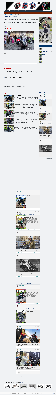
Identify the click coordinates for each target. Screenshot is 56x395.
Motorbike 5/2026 (45, 54)
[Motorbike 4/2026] (21, 121)
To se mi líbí (20, 229)
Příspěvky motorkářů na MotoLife (24, 189)
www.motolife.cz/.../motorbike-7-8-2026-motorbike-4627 (26, 193)
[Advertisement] (45, 77)
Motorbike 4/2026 (45, 57)
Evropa (32, 12)
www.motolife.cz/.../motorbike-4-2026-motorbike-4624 (26, 308)
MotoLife (43, 121)
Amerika (8, 12)
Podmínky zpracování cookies (32, 392)
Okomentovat (36, 229)
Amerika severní (16, 12)
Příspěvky (15, 10)
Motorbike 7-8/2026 (45, 48)
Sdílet (28, 229)
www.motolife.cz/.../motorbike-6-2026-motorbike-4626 (26, 214)
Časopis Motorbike (44, 94)
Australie (26, 12)
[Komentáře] (38, 211)
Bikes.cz (21, 382)
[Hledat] (51, 10)
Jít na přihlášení (37, 281)
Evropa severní (46, 12)
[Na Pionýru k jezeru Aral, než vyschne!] (21, 88)
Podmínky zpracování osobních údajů (24, 392)
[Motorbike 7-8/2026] (21, 98)
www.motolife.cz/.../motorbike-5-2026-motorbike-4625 (26, 288)
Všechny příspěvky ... (49, 158)
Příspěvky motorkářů (43, 92)
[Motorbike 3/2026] (21, 128)
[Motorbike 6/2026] (21, 106)
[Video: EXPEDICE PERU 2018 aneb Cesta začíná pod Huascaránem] (21, 80)
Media (22, 10)
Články (19, 10)
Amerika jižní (11, 12)
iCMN (7, 14)
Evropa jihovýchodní (36, 12)
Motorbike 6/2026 (45, 51)
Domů (5, 14)
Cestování (10, 14)
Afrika (5, 12)
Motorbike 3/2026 (45, 60)
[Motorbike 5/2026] (21, 113)
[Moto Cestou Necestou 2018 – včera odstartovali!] (21, 73)
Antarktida (20, 12)
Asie (23, 12)
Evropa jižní (41, 12)
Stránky (26, 10)
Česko (29, 12)
